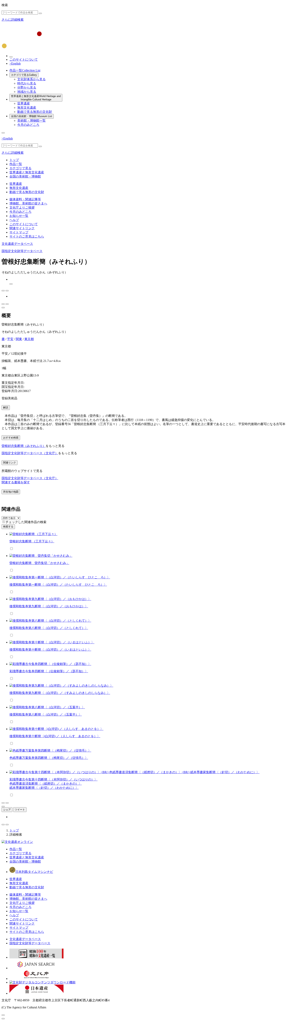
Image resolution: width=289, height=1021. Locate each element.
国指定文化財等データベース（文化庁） (30, 453)
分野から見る (26, 87)
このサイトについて (23, 59)
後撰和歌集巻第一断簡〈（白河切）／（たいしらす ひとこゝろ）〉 (58, 584)
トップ (14, 160)
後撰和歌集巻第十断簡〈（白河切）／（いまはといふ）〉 (50, 649)
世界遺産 (23, 103)
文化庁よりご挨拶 (22, 207)
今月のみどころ (28, 124)
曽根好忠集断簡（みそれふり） (24, 446)
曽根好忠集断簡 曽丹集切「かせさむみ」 (39, 563)
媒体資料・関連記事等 (25, 199)
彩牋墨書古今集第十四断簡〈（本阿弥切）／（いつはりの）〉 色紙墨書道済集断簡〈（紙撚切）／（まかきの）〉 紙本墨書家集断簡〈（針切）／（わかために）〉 (53, 783)
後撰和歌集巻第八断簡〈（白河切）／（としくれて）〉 (48, 628)
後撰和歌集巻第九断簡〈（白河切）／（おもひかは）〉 (48, 606)
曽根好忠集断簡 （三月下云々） (31, 541)
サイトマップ (18, 232)
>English (15, 63)
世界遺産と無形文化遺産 (36, 98)
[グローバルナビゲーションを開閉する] (3, 132)
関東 (19, 339)
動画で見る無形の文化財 (34, 111)
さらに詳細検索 (13, 19)
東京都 (29, 339)
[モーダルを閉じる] (3, 1015)
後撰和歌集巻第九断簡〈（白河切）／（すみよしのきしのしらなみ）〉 (59, 693)
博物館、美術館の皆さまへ (28, 203)
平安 (10, 339)
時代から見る (26, 83)
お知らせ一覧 (18, 215)
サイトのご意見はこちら (26, 236)
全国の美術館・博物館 (31, 116)
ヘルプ (14, 220)
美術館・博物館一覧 (31, 120)
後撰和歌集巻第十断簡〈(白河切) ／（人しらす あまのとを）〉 (54, 736)
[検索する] (40, 13)
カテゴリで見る (24, 74)
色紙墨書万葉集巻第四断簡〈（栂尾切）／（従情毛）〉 (48, 757)
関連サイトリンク (22, 228)
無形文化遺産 (26, 107)
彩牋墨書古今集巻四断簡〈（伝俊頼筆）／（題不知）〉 (48, 671)
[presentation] (3, 522)
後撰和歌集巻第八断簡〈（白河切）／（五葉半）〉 (45, 714)
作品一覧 (24, 70)
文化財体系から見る (31, 79)
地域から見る (26, 91)
